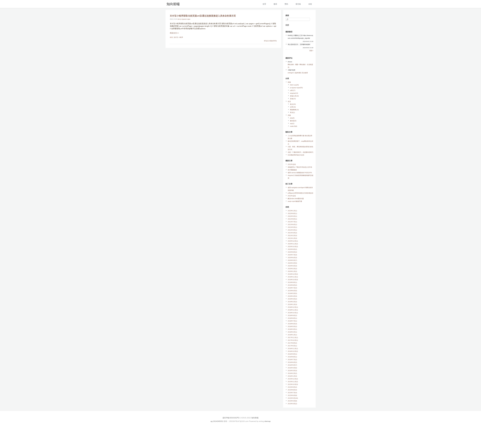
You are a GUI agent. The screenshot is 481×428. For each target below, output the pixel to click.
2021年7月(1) (292, 222)
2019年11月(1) (293, 277)
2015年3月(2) (292, 404)
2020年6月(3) (292, 257)
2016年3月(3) (292, 370)
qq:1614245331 (217, 421)
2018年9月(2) (292, 315)
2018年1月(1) (292, 335)
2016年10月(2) (293, 351)
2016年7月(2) (292, 359)
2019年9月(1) (292, 282)
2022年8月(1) (292, 213)
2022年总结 (292, 164)
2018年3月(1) (292, 329)
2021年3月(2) (292, 233)
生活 (289, 101)
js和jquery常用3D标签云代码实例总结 (300, 193)
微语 (275, 4)
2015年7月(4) (292, 393)
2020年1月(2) (292, 271)
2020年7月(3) (292, 255)
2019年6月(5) (292, 291)
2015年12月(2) (293, 379)
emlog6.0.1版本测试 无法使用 (298, 73)
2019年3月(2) (292, 299)
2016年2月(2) (292, 373)
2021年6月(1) (292, 224)
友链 (310, 4)
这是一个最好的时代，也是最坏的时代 (300, 152)
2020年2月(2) (292, 269)
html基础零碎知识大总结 (296, 155)
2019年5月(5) (292, 293)
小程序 (180, 37)
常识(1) (292, 112)
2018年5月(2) (292, 326)
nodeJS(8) (293, 126)
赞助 (286, 4)
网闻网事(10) (294, 110)
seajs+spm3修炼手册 (295, 201)
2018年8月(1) (292, 318)
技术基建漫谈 (292, 170)
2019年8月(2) (292, 285)
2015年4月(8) (292, 401)
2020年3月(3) (292, 266)
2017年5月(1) (292, 346)
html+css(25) (294, 85)
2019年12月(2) (293, 274)
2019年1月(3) (292, 304)
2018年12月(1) (293, 307)
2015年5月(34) (293, 398)
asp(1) (292, 123)
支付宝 (176, 37)
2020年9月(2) (292, 249)
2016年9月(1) (292, 354)
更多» (311, 50)
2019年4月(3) (292, 296)
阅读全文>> (174, 33)
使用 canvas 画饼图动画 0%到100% (300, 173)
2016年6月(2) (292, 362)
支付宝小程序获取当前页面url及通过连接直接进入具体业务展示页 (203, 16)
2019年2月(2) (292, 302)
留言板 (298, 4)
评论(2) (266, 41)
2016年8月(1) (292, 357)
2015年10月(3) (293, 384)
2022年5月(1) (292, 216)
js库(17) (292, 90)
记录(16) (293, 107)
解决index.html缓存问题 (296, 198)
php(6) (292, 118)
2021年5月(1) (292, 227)
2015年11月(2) (293, 382)
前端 (289, 82)
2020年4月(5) (292, 263)
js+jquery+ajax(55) (296, 88)
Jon (178, 19)
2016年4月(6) (292, 368)
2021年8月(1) (292, 219)
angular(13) (294, 93)
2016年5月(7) (292, 365)
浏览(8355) (273, 41)
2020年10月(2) (293, 246)
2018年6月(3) (292, 324)
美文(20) (293, 104)
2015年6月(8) (292, 395)
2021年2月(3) (292, 235)
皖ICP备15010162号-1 (232, 418)
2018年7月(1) (292, 321)
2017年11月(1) (293, 337)
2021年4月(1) (292, 230)
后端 (289, 115)
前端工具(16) (294, 96)
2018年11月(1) (293, 310)
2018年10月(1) (293, 313)
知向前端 (173, 4)
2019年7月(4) (292, 288)
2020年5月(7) (292, 260)
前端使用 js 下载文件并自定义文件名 (300, 167)
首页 (264, 4)
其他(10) (293, 99)
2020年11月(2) (293, 244)
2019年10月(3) (293, 280)
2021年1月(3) (292, 238)
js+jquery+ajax (185, 19)
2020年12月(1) (293, 241)
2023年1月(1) (292, 211)
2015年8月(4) (292, 390)
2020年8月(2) (292, 252)
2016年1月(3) (292, 376)
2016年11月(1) (293, 348)
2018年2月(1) (292, 332)
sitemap (267, 421)
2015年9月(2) (292, 387)
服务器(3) (293, 121)
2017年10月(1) (293, 340)
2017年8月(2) (292, 343)
